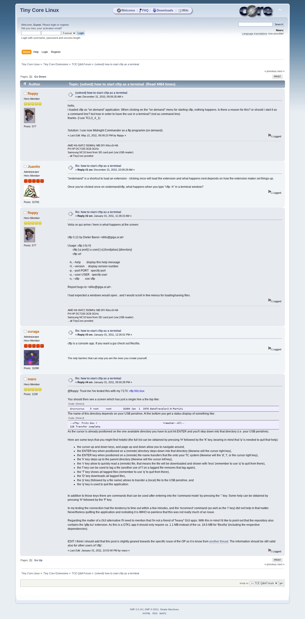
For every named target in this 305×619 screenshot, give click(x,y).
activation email (52, 28)
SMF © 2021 (152, 609)
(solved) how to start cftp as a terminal (101, 92)
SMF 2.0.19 (136, 609)
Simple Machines (169, 609)
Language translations (254, 33)
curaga (33, 331)
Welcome (128, 10)
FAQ (145, 10)
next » (281, 71)
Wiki (185, 10)
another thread (218, 541)
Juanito (34, 166)
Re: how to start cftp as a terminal (98, 166)
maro (32, 379)
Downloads (165, 10)
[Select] (80, 403)
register (64, 24)
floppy (33, 93)
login (53, 24)
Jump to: (244, 583)
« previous (270, 71)
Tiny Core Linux (39, 10)
